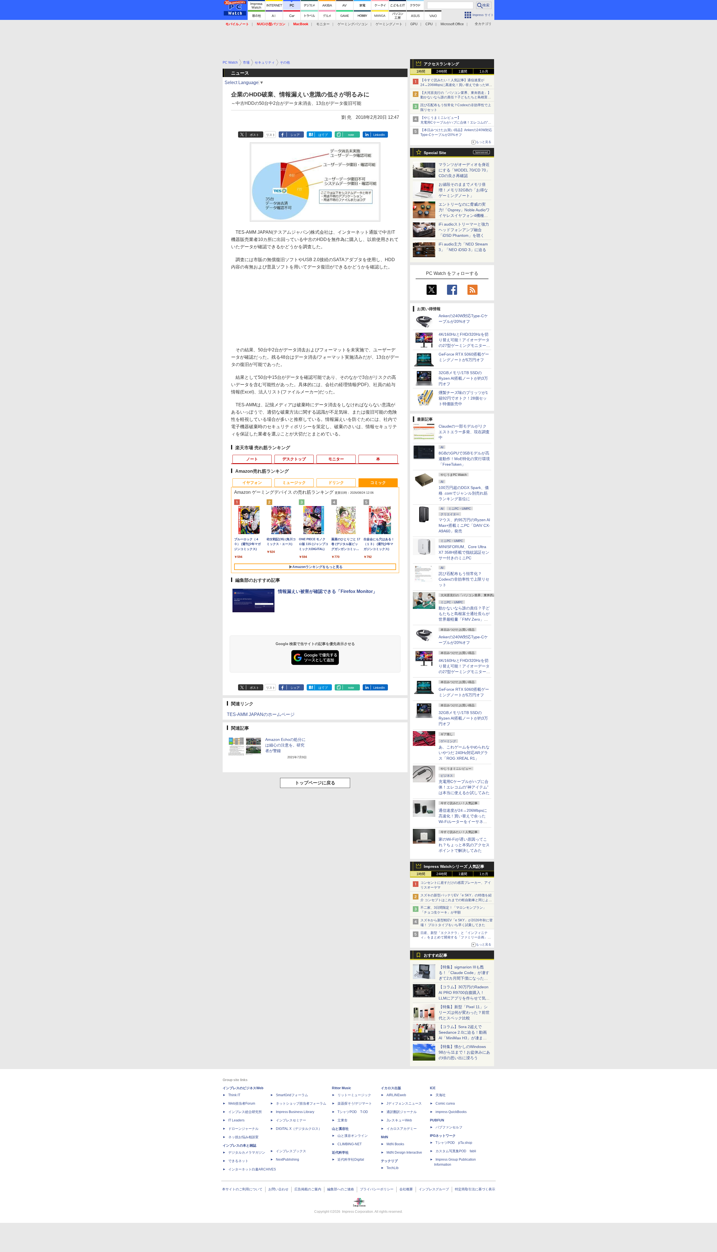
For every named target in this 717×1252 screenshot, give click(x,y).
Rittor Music (341, 1088)
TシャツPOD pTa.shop (454, 1143)
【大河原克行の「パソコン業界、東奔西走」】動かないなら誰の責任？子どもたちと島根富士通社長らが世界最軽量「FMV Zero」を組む (455, 97)
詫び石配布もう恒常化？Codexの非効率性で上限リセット (464, 579)
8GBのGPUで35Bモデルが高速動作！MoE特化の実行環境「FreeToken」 (464, 459)
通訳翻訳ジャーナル (402, 1112)
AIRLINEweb (396, 1095)
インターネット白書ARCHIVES (252, 1169)
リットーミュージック (354, 1095)
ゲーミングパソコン (352, 24)
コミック (378, 482)
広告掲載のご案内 (307, 1189)
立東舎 (342, 1120)
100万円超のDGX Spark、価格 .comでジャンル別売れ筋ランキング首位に (464, 493)
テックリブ (389, 1161)
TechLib (393, 1168)
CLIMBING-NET (349, 1144)
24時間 (441, 71)
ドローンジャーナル (243, 1129)
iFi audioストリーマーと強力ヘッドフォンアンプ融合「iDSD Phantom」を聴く (464, 230)
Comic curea (445, 1103)
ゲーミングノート (389, 24)
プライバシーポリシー (377, 1189)
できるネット (238, 1161)
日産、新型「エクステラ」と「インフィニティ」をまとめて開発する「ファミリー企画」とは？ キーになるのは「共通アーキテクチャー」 (456, 937)
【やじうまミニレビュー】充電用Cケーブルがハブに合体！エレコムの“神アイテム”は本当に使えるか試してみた (455, 122)
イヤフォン (252, 482)
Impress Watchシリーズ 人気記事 (454, 866)
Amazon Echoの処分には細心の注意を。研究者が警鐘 (285, 745)
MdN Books (395, 1144)
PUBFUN (437, 1120)
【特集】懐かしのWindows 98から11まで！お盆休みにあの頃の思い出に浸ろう (464, 1052)
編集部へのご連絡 (340, 1189)
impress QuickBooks (451, 1112)
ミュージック (294, 482)
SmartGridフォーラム (292, 1095)
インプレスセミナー (291, 1120)
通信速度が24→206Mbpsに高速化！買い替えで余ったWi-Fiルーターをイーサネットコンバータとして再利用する (464, 821)
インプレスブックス (291, 1151)
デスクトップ (294, 459)
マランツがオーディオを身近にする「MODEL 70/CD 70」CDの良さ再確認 (464, 170)
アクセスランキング (441, 64)
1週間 (462, 71)
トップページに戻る (315, 782)
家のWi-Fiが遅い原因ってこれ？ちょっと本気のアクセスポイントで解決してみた (464, 845)
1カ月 (483, 71)
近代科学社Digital (350, 1159)
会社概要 (406, 1189)
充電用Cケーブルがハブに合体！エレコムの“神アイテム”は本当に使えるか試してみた (464, 787)
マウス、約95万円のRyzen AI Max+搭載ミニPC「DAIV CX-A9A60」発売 (464, 525)
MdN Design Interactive (404, 1152)
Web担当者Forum (241, 1103)
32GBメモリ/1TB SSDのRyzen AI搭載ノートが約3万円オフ (463, 378)
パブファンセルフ (449, 1127)
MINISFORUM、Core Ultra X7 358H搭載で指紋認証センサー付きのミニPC (464, 552)
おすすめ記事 (435, 955)
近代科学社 (340, 1152)
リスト (270, 134)
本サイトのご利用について (242, 1189)
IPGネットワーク (443, 1136)
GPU (414, 24)
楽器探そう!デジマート (354, 1103)
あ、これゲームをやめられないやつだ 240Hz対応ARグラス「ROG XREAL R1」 (464, 753)
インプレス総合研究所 (245, 1112)
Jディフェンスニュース (404, 1103)
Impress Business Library (295, 1112)
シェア (295, 134)
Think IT (234, 1095)
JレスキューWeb (399, 1120)
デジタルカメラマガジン (246, 1152)
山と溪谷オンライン (352, 1136)
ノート (252, 459)
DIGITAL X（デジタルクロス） (299, 1129)
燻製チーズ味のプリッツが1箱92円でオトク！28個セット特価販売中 (463, 398)
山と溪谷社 (340, 1129)
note (351, 134)
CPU (429, 24)
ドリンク (336, 482)
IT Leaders (236, 1120)
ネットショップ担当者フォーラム (301, 1103)
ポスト (254, 134)
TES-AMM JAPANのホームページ (261, 714)
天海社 (441, 1095)
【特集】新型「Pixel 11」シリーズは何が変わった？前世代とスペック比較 (464, 1012)
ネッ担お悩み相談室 (243, 1137)
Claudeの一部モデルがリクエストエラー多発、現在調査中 (464, 432)
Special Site (435, 152)
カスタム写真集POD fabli (456, 1151)
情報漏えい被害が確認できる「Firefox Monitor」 (327, 591)
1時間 (420, 71)
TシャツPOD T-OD (352, 1112)
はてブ (323, 134)
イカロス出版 (391, 1088)
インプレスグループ (434, 1189)
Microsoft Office (452, 24)
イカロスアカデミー (402, 1129)
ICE (433, 1088)
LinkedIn (379, 134)
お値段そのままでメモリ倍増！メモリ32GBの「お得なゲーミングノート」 (463, 190)
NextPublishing (287, 1159)
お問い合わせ (278, 1189)
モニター (323, 24)
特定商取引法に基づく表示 (475, 1189)
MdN (384, 1137)
